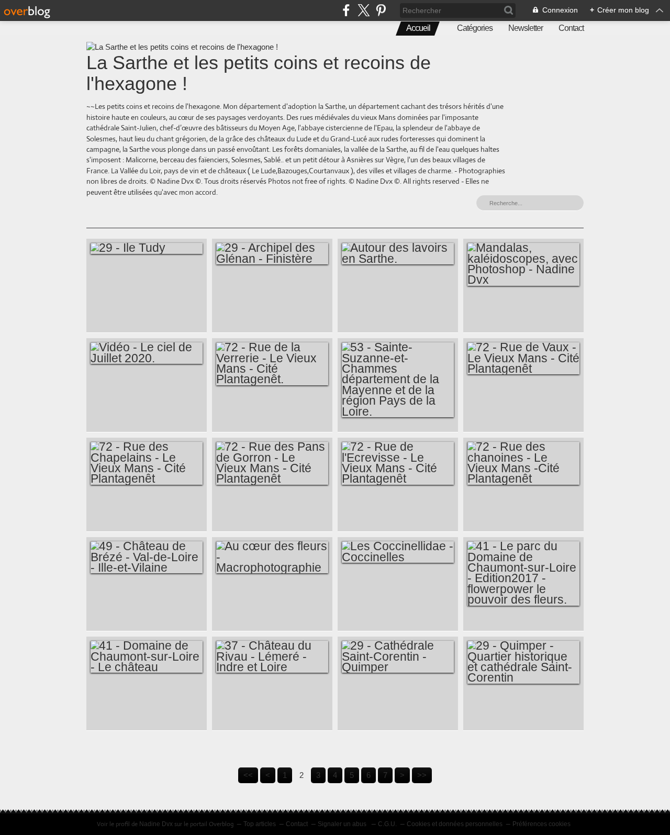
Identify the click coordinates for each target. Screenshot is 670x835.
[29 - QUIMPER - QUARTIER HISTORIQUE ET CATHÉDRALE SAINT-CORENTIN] (523, 662)
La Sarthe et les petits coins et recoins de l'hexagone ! (258, 73)
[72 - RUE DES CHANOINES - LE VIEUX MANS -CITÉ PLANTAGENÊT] (523, 463)
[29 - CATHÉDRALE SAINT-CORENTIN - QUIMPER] (398, 657)
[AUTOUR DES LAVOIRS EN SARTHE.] (398, 253)
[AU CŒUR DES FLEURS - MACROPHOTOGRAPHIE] (272, 557)
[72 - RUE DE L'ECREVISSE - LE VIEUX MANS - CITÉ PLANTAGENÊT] (398, 463)
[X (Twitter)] (363, 10)
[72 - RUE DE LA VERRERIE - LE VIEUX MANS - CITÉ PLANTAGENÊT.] (272, 363)
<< (248, 775)
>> (422, 775)
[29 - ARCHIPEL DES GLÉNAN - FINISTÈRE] (272, 253)
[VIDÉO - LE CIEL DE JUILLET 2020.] (147, 353)
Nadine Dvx (156, 824)
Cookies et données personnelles (454, 824)
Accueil (418, 28)
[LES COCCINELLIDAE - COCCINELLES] (398, 552)
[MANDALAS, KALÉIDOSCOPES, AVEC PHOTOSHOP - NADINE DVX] (523, 264)
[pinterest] (380, 10)
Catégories (475, 28)
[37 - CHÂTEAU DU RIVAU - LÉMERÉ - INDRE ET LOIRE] (272, 657)
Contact (571, 28)
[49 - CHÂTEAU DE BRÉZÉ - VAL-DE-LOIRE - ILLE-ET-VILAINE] (147, 557)
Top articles (259, 824)
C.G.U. (387, 824)
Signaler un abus (343, 824)
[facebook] (346, 10)
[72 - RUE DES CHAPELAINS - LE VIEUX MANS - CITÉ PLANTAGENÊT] (147, 463)
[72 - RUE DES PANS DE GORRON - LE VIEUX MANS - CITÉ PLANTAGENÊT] (272, 463)
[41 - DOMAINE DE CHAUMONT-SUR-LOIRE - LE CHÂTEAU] (147, 657)
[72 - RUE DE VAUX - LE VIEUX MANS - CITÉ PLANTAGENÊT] (523, 358)
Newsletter (525, 28)
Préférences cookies (541, 824)
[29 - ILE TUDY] (147, 248)
